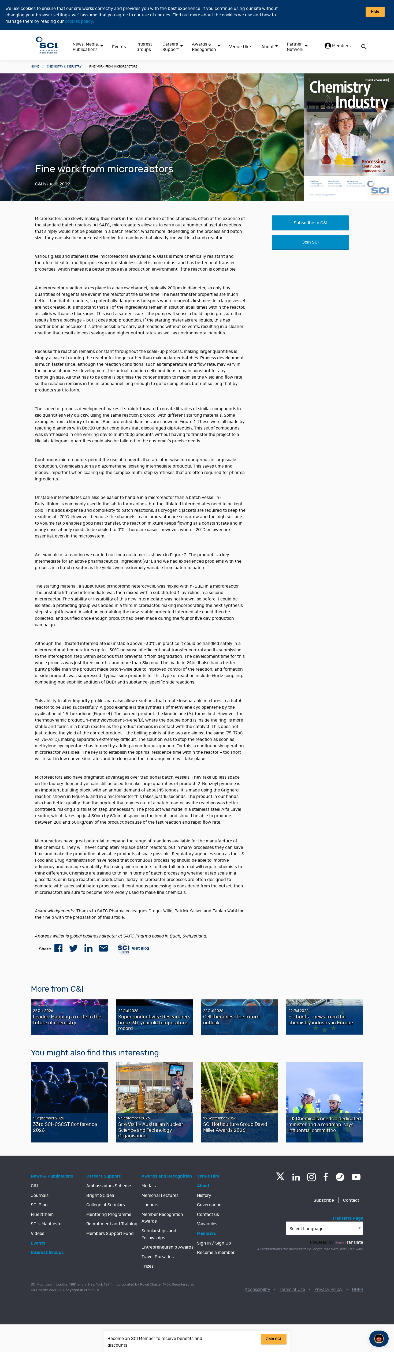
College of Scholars (105, 1205)
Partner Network (295, 47)
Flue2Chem (42, 1214)
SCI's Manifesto (46, 1224)
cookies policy (79, 21)
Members (341, 46)
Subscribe (324, 1200)
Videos (37, 1233)
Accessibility (257, 1289)
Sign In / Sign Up (214, 1243)
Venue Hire (240, 47)
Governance (209, 1205)
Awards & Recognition (204, 47)
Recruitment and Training (111, 1224)
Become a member (216, 1252)
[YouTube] (356, 1177)
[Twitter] (280, 1179)
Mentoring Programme (108, 1214)
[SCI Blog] (340, 1177)
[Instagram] (311, 1177)
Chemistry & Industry (64, 66)
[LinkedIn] (296, 1177)
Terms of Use (292, 1289)
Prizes (148, 1266)
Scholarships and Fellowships (159, 1234)
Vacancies (207, 1224)
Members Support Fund (110, 1233)
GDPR (357, 1289)
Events (119, 47)
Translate (354, 1242)
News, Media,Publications (86, 47)
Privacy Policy (328, 1289)
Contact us (208, 1214)
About (267, 47)
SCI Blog (39, 1205)
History (204, 1195)
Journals (40, 1195)
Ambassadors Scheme (108, 1186)
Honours (150, 1205)
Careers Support (170, 47)
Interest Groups (144, 47)
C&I (34, 1186)
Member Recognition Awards (162, 1218)
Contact (351, 1200)
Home (35, 66)
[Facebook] (325, 1177)
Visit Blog (140, 948)
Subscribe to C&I (310, 223)
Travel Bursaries (158, 1257)
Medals (149, 1186)
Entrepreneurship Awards (168, 1247)
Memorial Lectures (160, 1195)
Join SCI (310, 242)
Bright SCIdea (100, 1195)
